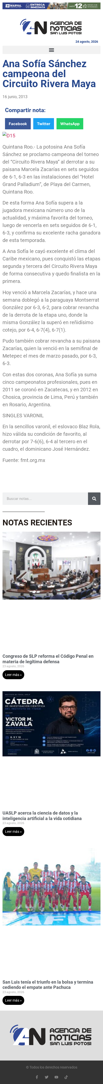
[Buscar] (94, 498)
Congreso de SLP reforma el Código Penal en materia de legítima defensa (48, 658)
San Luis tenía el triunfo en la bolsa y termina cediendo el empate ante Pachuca (47, 984)
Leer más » (13, 675)
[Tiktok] (66, 1077)
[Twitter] (46, 1077)
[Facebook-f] (37, 1077)
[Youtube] (56, 1077)
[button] (51, 50)
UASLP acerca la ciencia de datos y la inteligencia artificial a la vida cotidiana (42, 815)
